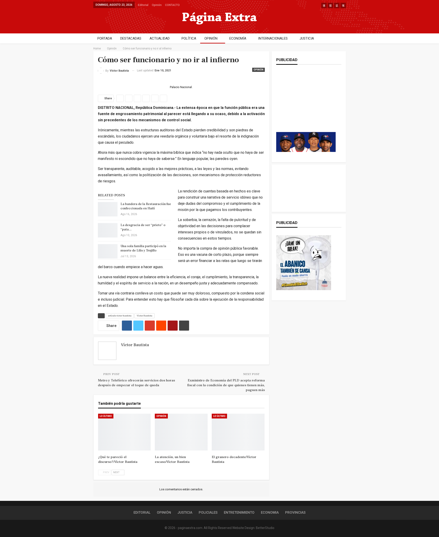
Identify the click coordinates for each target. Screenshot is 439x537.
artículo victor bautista (119, 315)
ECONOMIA (270, 512)
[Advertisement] (306, 103)
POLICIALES (208, 512)
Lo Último (106, 416)
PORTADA (104, 38)
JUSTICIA (307, 38)
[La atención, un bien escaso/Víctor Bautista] (181, 432)
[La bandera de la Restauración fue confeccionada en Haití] (108, 209)
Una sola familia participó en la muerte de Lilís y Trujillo (143, 248)
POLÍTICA (189, 38)
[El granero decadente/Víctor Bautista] (238, 432)
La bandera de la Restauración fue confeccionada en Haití (145, 206)
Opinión (157, 5)
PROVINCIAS (295, 512)
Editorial (143, 5)
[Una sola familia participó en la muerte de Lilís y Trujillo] (108, 251)
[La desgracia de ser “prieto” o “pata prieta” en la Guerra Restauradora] (108, 230)
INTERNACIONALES (273, 38)
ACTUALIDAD (160, 38)
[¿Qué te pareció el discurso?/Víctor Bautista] (124, 432)
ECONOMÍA (237, 38)
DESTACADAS (130, 38)
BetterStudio (265, 528)
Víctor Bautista (144, 315)
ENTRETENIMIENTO (239, 512)
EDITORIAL (142, 512)
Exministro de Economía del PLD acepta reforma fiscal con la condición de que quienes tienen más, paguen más (226, 385)
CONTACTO (172, 5)
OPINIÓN (210, 38)
